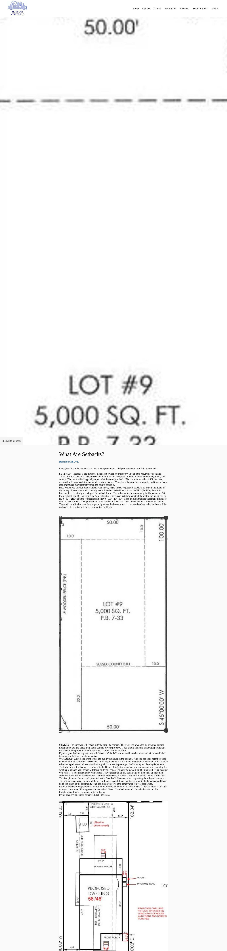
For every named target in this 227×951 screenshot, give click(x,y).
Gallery (157, 8)
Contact (146, 8)
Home (136, 8)
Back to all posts (12, 441)
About (215, 8)
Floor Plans (170, 8)
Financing (184, 8)
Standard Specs (200, 8)
